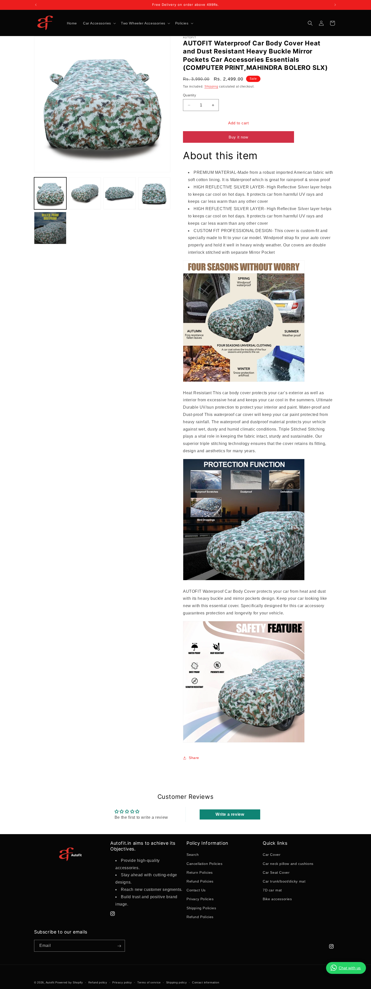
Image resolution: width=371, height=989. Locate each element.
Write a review (230, 814)
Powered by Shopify (69, 982)
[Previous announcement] (35, 5)
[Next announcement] (335, 5)
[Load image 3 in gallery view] (119, 193)
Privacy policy (122, 982)
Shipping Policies (201, 908)
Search (193, 855)
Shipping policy (176, 982)
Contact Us (196, 890)
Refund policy (97, 982)
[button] (99, 23)
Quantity (189, 95)
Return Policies (200, 872)
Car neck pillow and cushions (288, 864)
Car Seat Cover (276, 872)
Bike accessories (277, 899)
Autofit (50, 982)
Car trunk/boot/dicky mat (284, 881)
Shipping (211, 86)
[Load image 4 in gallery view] (154, 193)
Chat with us (350, 968)
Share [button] (194, 758)
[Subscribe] (119, 946)
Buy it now (238, 137)
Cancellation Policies (205, 864)
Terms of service (149, 982)
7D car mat (272, 890)
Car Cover (271, 855)
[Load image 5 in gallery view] (50, 228)
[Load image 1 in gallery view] (50, 193)
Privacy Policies (200, 899)
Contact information (205, 982)
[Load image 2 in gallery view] (85, 193)
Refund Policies (200, 881)
